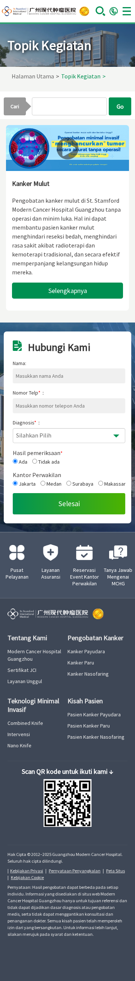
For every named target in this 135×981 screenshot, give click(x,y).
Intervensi (19, 734)
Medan (53, 483)
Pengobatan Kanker (95, 637)
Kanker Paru (81, 662)
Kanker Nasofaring (88, 673)
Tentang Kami (27, 637)
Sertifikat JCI (22, 670)
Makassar (114, 483)
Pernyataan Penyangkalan (74, 870)
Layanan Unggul (25, 681)
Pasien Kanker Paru (89, 725)
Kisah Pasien (85, 701)
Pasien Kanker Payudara (94, 714)
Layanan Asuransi (50, 573)
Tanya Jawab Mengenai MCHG (118, 577)
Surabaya (82, 483)
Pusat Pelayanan (17, 573)
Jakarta (27, 483)
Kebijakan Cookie (27, 877)
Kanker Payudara (86, 651)
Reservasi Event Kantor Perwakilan (84, 577)
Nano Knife (20, 745)
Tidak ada (48, 461)
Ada (22, 461)
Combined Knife (25, 723)
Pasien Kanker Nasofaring (96, 737)
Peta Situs (115, 870)
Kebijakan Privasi (26, 870)
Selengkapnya (67, 290)
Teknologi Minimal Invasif (33, 705)
